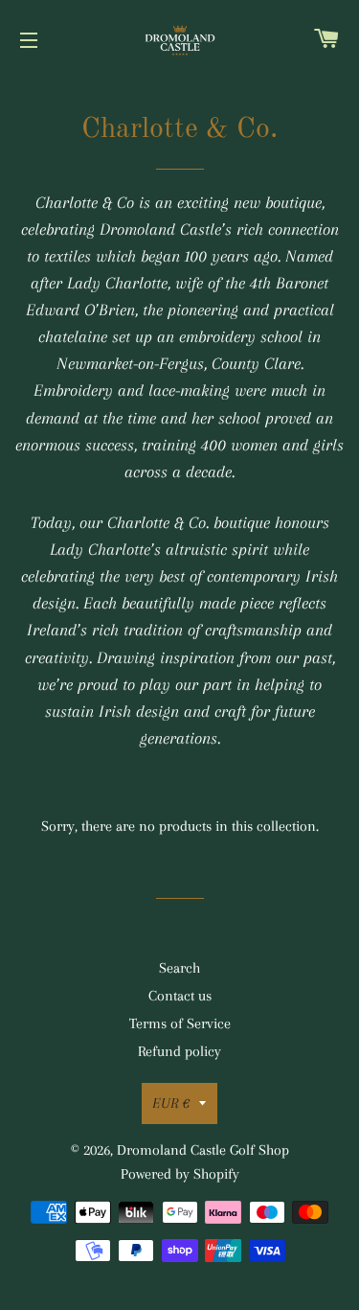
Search (179, 968)
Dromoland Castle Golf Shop (203, 1150)
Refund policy (179, 1051)
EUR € (171, 1103)
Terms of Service (180, 1023)
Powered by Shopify (180, 1174)
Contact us (180, 995)
